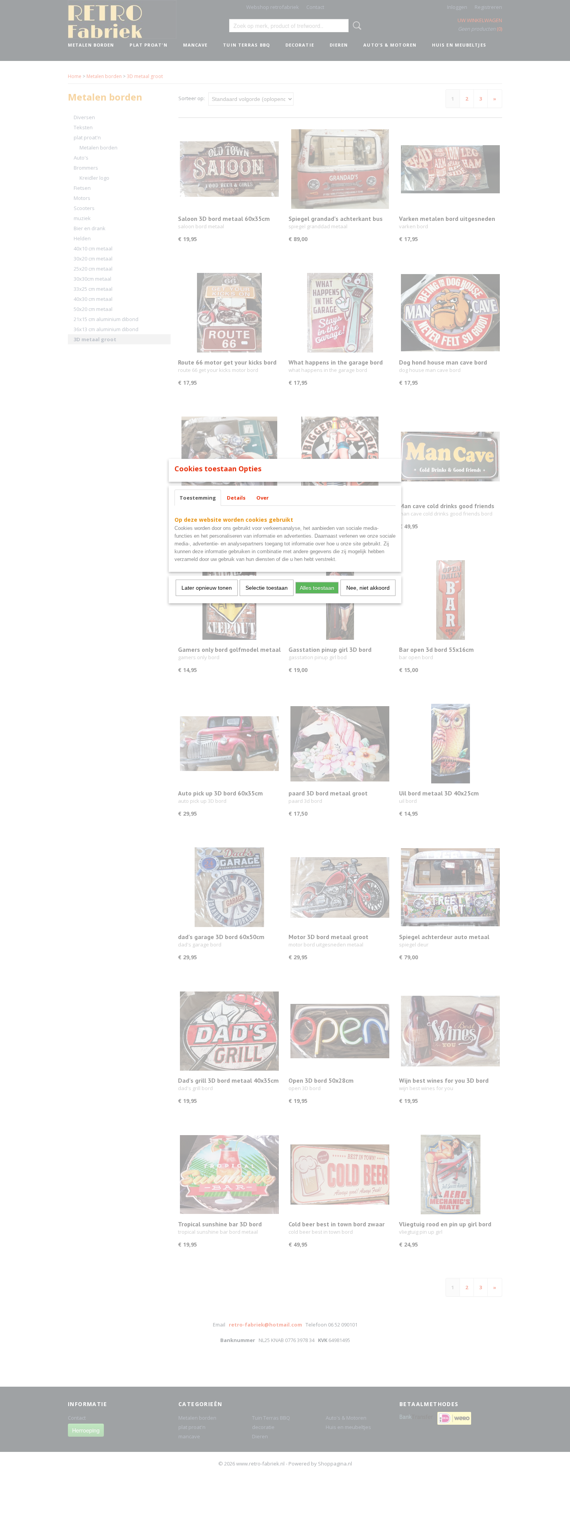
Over (262, 497)
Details (236, 497)
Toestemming (198, 497)
